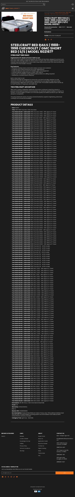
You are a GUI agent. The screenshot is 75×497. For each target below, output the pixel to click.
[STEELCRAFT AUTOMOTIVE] (10, 8)
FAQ (39, 455)
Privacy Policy (23, 446)
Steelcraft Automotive (50, 27)
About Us (40, 438)
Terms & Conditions (25, 448)
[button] (46, 39)
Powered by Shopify (37, 489)
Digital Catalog (42, 448)
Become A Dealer (42, 443)
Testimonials (41, 453)
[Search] (44, 4)
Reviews (22, 436)
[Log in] (72, 4)
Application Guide (43, 441)
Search (3, 436)
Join (65, 473)
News (39, 451)
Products (51, 12)
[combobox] (22, 4)
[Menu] (73, 8)
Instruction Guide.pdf (55, 35)
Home (46, 12)
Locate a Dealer (24, 438)
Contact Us (41, 446)
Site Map (22, 451)
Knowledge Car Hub (25, 441)
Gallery (22, 443)
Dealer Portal (41, 436)
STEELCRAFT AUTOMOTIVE (35, 486)
